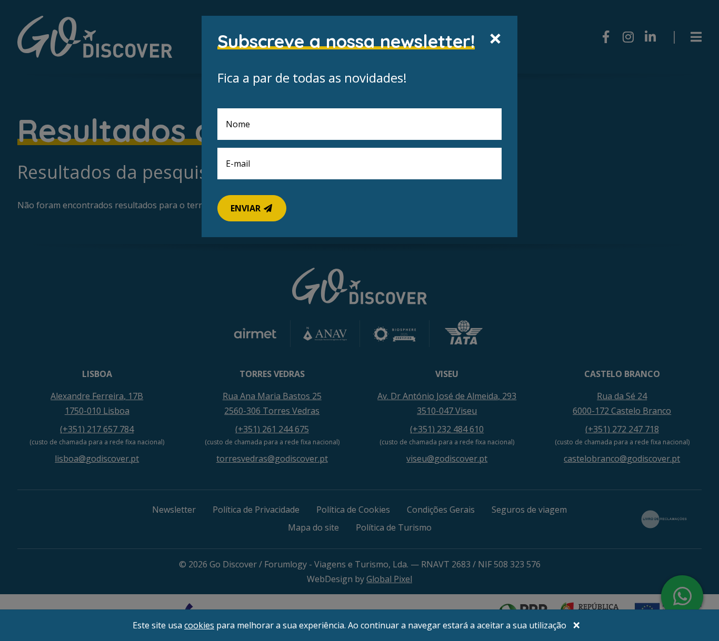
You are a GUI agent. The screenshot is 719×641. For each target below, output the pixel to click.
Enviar (247, 208)
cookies (199, 625)
